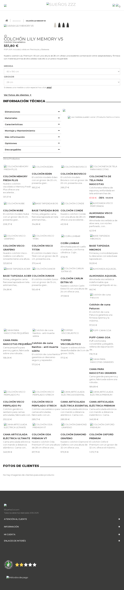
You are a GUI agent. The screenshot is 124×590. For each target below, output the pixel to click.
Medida (9, 66)
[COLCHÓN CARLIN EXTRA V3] (75, 270)
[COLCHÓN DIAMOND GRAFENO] (75, 426)
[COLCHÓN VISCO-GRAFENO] (17, 237)
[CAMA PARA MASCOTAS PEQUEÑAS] (17, 331)
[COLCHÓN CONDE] (75, 203)
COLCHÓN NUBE (13, 210)
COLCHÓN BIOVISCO (73, 173)
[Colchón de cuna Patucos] (103, 296)
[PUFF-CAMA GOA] (103, 330)
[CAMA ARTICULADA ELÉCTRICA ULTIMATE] (17, 426)
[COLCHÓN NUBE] (17, 203)
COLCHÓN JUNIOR (43, 275)
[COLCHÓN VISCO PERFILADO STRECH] (46, 393)
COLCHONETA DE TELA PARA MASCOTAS (100, 180)
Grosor (9, 76)
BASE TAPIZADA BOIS (45, 210)
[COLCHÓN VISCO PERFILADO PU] (17, 393)
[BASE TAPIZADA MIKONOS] (103, 237)
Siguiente (5, 36)
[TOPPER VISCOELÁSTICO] (75, 331)
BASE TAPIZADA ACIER (17, 275)
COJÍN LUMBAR (70, 243)
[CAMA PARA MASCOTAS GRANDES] (103, 360)
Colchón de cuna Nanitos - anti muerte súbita (45, 347)
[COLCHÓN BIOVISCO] (75, 166)
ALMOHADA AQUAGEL (103, 275)
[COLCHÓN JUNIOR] (46, 268)
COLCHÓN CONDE (72, 210)
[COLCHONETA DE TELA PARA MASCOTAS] (103, 168)
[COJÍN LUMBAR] (75, 235)
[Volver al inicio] (7, 21)
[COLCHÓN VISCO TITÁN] (46, 237)
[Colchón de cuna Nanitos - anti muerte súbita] (46, 333)
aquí (49, 87)
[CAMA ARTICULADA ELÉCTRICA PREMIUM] (103, 393)
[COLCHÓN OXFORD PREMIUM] (103, 426)
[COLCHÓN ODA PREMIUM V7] (46, 426)
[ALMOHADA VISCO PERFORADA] (103, 204)
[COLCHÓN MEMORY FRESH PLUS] (17, 168)
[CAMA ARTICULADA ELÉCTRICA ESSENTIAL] (75, 393)
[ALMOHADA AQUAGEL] (103, 268)
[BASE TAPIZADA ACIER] (17, 268)
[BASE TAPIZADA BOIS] (46, 203)
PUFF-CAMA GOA (99, 337)
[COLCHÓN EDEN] (46, 166)
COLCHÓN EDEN (42, 173)
